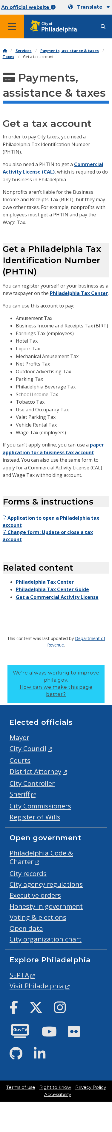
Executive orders (35, 895)
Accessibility (57, 1094)
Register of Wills (35, 817)
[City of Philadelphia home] (55, 26)
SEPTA (19, 975)
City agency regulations (46, 884)
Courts (20, 760)
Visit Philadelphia (37, 985)
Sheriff (20, 794)
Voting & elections (38, 917)
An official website (26, 7)
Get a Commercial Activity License (57, 597)
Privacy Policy (90, 1087)
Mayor (19, 737)
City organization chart (46, 939)
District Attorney (35, 771)
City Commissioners (40, 806)
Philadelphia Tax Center (79, 293)
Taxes (8, 56)
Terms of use (20, 1087)
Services (24, 50)
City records (28, 873)
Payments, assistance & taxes (69, 50)
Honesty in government (46, 906)
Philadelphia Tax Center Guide (52, 589)
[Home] (5, 50)
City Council (28, 748)
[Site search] (103, 26)
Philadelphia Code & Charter (41, 857)
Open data (26, 928)
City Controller (32, 783)
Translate (89, 7)
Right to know (55, 1087)
